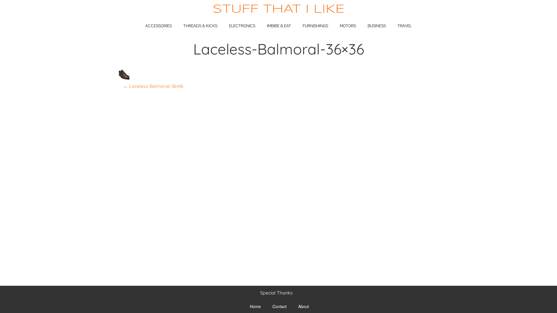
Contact (279, 306)
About (303, 306)
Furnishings (315, 25)
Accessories (158, 25)
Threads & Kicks (200, 25)
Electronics (242, 25)
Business (377, 25)
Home (255, 306)
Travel (404, 25)
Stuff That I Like (279, 9)
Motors (348, 25)
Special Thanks (276, 293)
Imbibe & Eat (279, 25)
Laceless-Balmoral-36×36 (153, 86)
